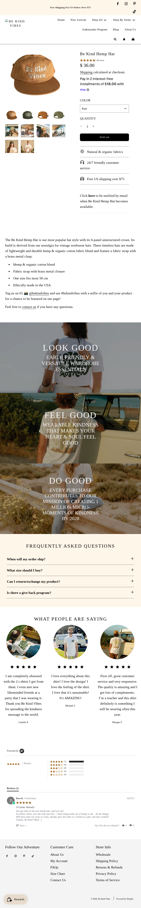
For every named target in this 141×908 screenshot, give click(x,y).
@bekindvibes (39, 293)
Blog (116, 29)
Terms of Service (108, 880)
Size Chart (57, 873)
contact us (29, 307)
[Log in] (124, 39)
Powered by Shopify (124, 899)
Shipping (86, 72)
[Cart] (133, 39)
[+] (93, 126)
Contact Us (58, 880)
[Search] (115, 39)
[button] (22, 825)
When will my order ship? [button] (26, 559)
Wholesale (103, 854)
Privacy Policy (106, 873)
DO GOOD (70, 480)
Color (85, 100)
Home (61, 19)
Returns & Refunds (109, 867)
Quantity (88, 118)
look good (70, 347)
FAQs (54, 867)
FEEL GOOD (71, 415)
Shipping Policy (107, 861)
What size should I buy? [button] (24, 570)
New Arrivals (78, 19)
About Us (130, 29)
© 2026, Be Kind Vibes (100, 899)
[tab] (13, 789)
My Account (59, 861)
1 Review (99, 60)
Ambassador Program (94, 29)
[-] (81, 126)
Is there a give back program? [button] (29, 593)
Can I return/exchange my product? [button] (33, 581)
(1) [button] (65, 761)
